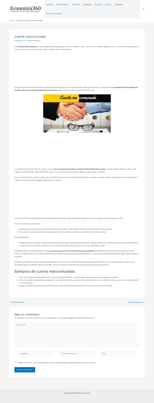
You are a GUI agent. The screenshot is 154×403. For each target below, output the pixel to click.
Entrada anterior (17, 302)
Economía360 (84, 393)
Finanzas (18, 41)
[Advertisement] (77, 69)
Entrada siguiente (136, 302)
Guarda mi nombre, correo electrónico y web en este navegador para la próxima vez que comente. (56, 363)
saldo (40, 180)
